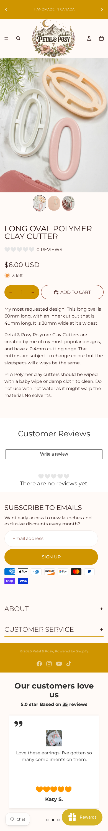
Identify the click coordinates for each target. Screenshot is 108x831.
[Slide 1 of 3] (40, 203)
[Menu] (6, 38)
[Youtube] (59, 663)
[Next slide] (102, 9)
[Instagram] (49, 663)
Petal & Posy (42, 651)
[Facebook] (39, 663)
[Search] (18, 38)
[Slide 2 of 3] (54, 203)
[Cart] (101, 38)
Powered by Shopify (71, 651)
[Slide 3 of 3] (68, 203)
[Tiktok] (68, 663)
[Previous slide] (6, 9)
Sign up (51, 557)
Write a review (54, 454)
